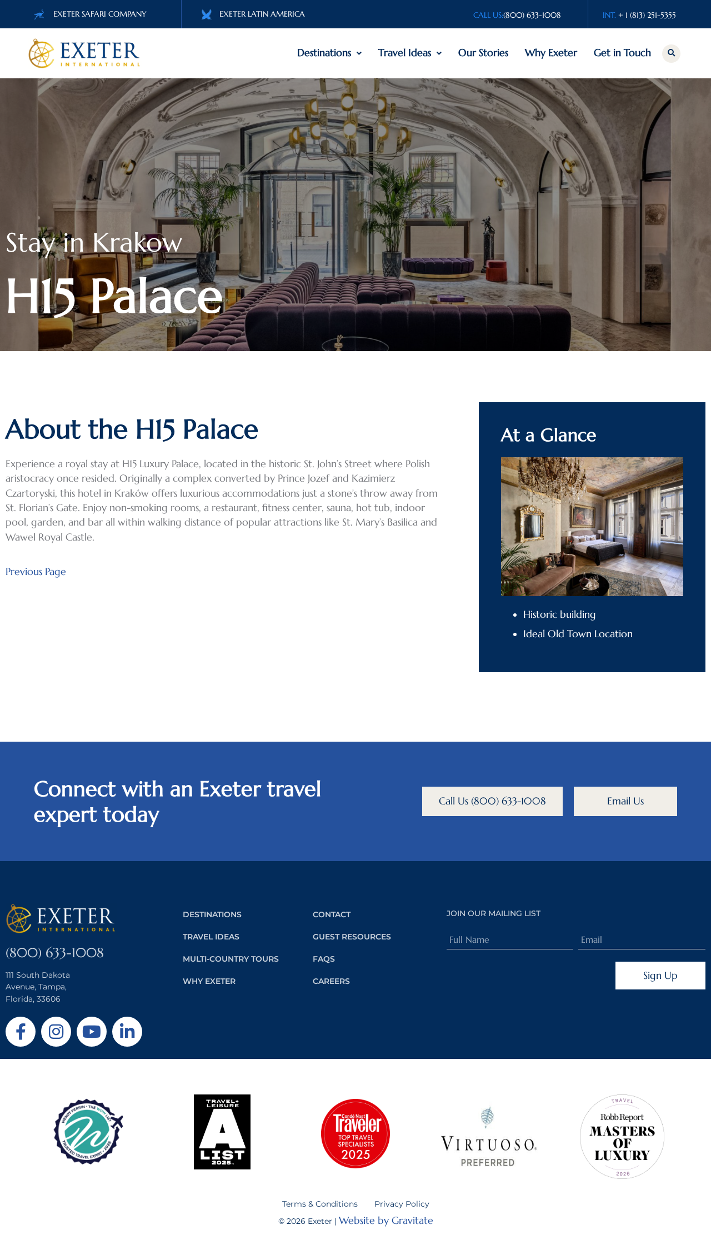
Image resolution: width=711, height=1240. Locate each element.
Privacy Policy (401, 1204)
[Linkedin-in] (127, 1032)
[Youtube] (92, 1032)
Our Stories (483, 53)
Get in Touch (622, 53)
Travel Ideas (404, 53)
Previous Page (36, 572)
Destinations (324, 53)
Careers (331, 981)
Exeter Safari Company (100, 14)
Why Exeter (551, 53)
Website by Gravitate (386, 1220)
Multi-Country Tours (231, 959)
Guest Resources (352, 937)
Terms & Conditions (320, 1204)
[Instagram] (56, 1032)
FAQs (324, 959)
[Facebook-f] (21, 1032)
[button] (671, 53)
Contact (332, 914)
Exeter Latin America (262, 14)
